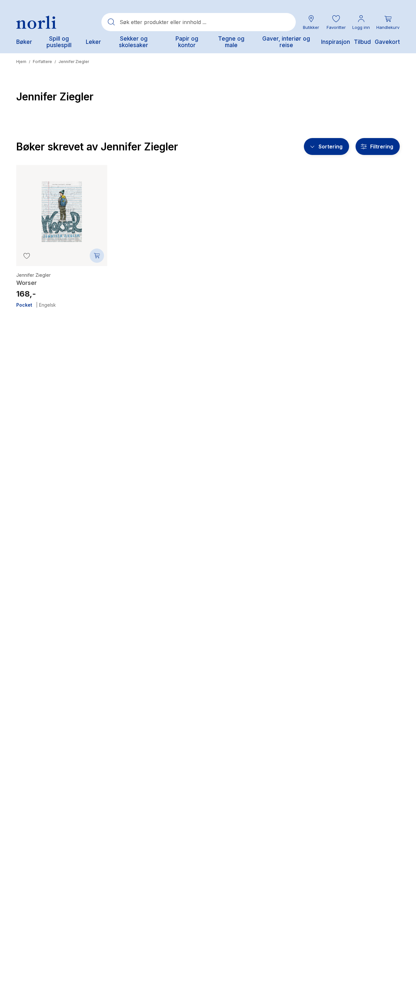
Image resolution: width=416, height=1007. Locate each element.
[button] (336, 22)
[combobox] (198, 22)
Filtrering (381, 146)
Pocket (24, 305)
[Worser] (61, 206)
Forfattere (42, 61)
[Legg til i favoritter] (27, 256)
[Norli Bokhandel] (36, 22)
